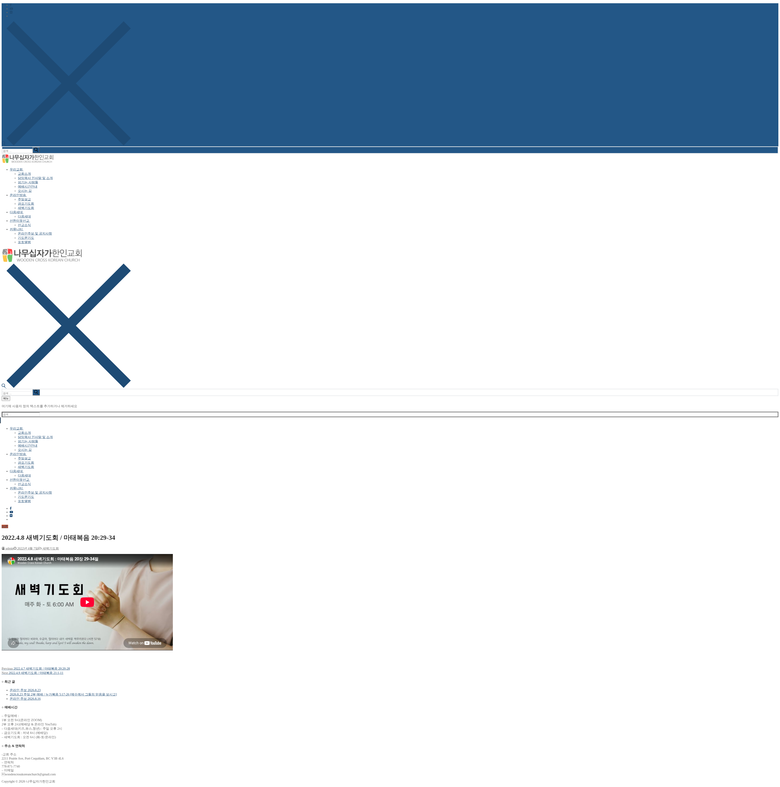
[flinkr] (11, 12)
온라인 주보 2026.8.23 (25, 690)
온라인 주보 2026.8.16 (25, 698)
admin (9, 548)
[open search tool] (66, 144)
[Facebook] (11, 5)
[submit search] (36, 150)
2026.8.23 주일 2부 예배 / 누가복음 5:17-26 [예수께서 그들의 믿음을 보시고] (63, 694)
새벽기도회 (50, 548)
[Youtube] (11, 8)
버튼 (5, 526)
